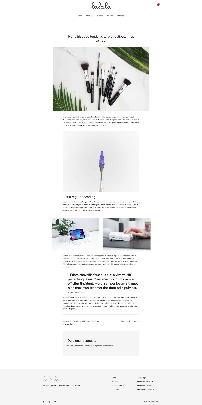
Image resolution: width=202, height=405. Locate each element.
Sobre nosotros (118, 385)
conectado (88, 346)
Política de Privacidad (145, 381)
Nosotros (110, 16)
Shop (80, 16)
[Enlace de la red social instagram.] (43, 401)
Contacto (120, 16)
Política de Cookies (144, 385)
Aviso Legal (141, 378)
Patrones (99, 16)
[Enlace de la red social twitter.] (55, 401)
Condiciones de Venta (145, 389)
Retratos (89, 16)
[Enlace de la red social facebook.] (49, 401)
